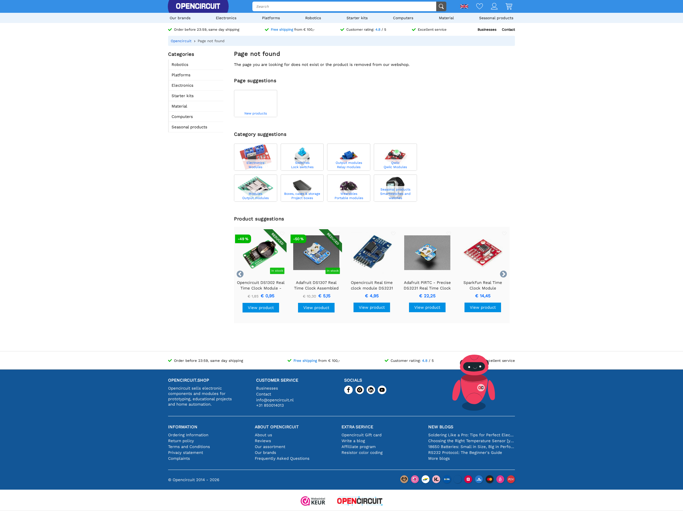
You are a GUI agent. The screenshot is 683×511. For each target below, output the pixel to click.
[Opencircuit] (198, 6)
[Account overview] (490, 7)
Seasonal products (496, 18)
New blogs (440, 426)
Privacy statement (185, 452)
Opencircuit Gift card (362, 435)
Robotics (313, 18)
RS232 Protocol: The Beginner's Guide (465, 452)
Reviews (263, 440)
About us (263, 435)
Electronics (226, 18)
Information (182, 426)
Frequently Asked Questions (282, 458)
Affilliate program (359, 446)
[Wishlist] (475, 7)
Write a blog (353, 440)
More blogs (439, 458)
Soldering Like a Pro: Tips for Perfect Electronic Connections (471, 435)
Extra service (357, 426)
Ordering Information (188, 435)
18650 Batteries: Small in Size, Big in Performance (471, 446)
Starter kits (357, 18)
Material (446, 18)
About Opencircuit (277, 426)
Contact (508, 29)
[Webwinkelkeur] (313, 501)
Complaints (179, 458)
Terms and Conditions (189, 446)
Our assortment (270, 446)
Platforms (271, 18)
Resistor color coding (362, 452)
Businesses (487, 29)
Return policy (181, 440)
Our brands (180, 18)
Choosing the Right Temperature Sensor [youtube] (471, 440)
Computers (403, 18)
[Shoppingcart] (505, 7)
